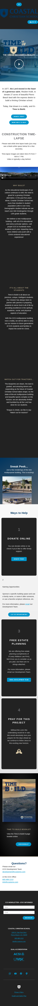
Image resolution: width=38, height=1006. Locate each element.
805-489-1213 (7, 879)
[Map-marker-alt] (27, 974)
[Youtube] (16, 974)
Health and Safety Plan (19, 996)
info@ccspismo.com (10, 882)
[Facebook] (22, 974)
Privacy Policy (19, 992)
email (27, 604)
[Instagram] (11, 974)
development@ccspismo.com (13, 872)
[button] (19, 64)
